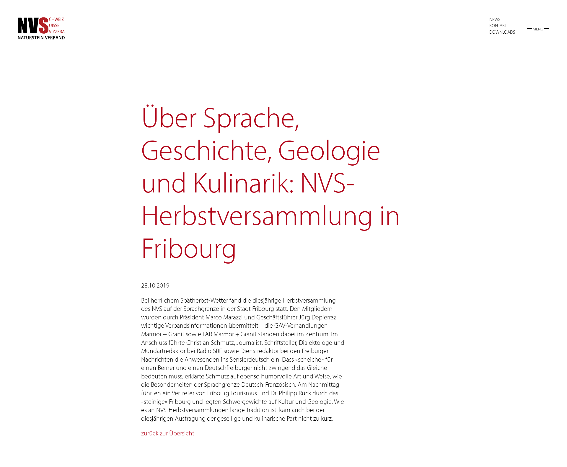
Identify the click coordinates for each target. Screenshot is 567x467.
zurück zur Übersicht (167, 433)
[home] (41, 28)
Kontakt (498, 25)
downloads (502, 32)
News (494, 19)
